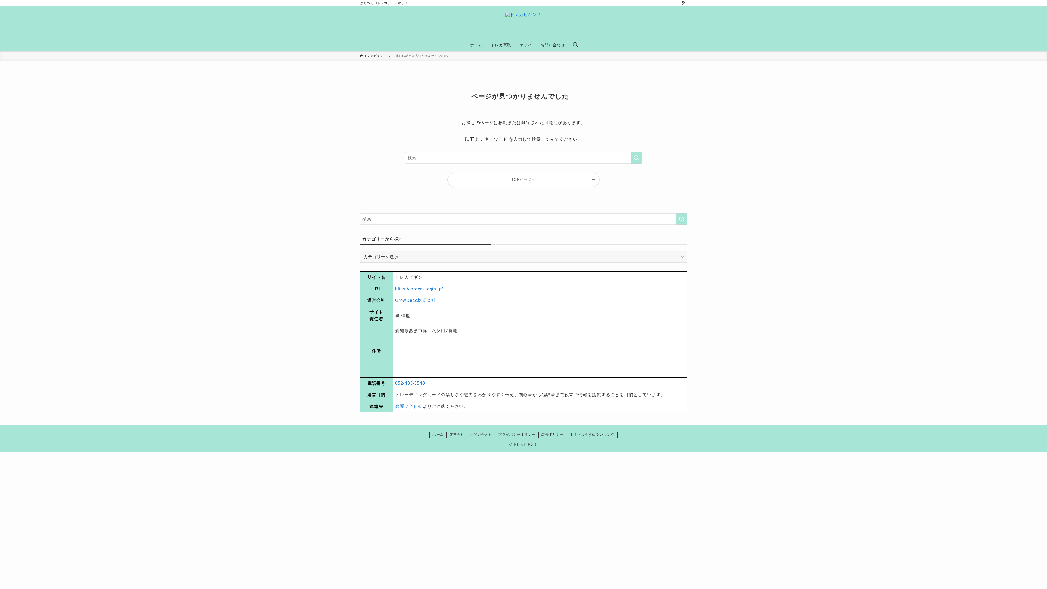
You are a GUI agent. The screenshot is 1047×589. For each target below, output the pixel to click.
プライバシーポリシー (517, 434)
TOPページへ (523, 179)
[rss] (683, 3)
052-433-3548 (410, 383)
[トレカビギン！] (523, 23)
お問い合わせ (409, 406)
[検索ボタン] (575, 45)
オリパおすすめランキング (592, 434)
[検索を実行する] (636, 158)
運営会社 (456, 434)
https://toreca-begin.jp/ (419, 289)
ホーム (438, 434)
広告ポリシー (552, 434)
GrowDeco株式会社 (415, 300)
